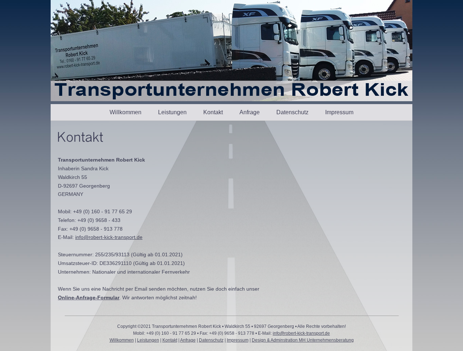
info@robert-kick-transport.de (109, 237)
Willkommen (125, 112)
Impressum (339, 112)
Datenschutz (292, 112)
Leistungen (172, 112)
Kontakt (213, 112)
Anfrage (249, 112)
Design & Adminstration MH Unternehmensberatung (303, 340)
